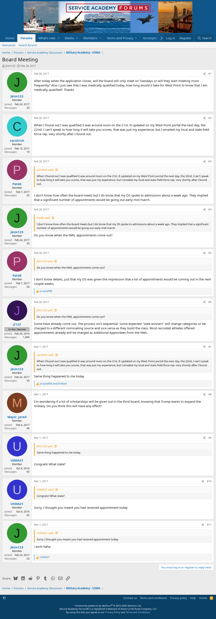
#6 (210, 302)
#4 (210, 209)
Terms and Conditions (138, 612)
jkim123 (10, 66)
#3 (210, 161)
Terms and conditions (153, 598)
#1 (210, 73)
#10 (209, 481)
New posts (8, 45)
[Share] (204, 73)
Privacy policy (178, 598)
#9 (210, 438)
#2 (210, 118)
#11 (209, 524)
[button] (59, 38)
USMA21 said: (45, 489)
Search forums (28, 45)
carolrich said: (45, 170)
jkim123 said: (45, 261)
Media (69, 38)
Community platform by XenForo (108, 605)
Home (9, 38)
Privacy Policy (112, 612)
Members (90, 38)
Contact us (130, 598)
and (53, 383)
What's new (47, 38)
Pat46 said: (43, 218)
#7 (210, 347)
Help (193, 598)
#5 (210, 253)
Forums (26, 38)
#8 (210, 394)
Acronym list (152, 38)
